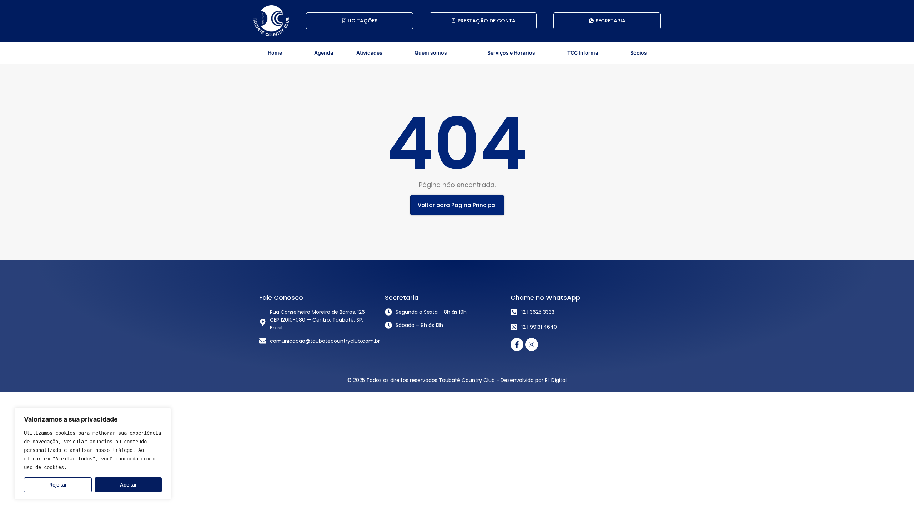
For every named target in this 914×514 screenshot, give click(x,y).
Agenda (323, 53)
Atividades (369, 53)
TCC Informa (582, 53)
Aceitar (128, 485)
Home (275, 53)
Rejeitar (58, 485)
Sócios (638, 53)
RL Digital (556, 380)
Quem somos (431, 53)
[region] (92, 454)
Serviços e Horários (511, 53)
